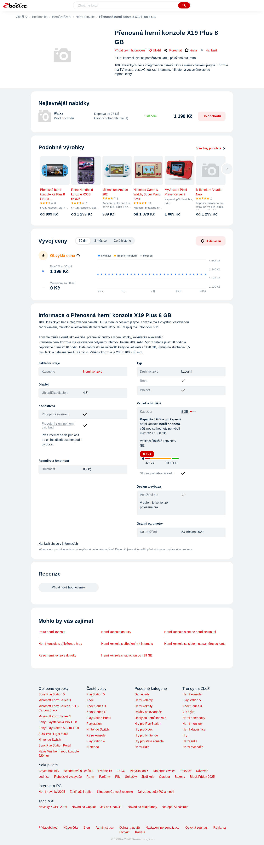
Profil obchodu (64, 118)
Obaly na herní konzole (150, 718)
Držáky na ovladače (148, 712)
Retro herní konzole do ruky (57, 655)
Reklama (219, 827)
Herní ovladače (192, 747)
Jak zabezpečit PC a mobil (156, 791)
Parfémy (105, 776)
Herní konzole (85, 17)
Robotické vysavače (68, 776)
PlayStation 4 (95, 741)
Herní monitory (192, 723)
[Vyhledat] (184, 5)
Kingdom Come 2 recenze (115, 791)
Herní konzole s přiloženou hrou (60, 643)
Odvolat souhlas (196, 827)
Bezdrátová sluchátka (78, 771)
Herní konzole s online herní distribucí (190, 632)
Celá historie (122, 240)
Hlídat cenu (213, 240)
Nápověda (70, 827)
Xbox (90, 700)
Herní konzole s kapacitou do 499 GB (126, 655)
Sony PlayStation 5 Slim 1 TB (58, 728)
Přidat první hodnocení (130, 50)
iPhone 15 (105, 771)
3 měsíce (100, 240)
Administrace (105, 827)
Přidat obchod (48, 827)
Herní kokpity (143, 706)
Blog (86, 827)
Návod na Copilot (84, 807)
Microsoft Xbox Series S (54, 716)
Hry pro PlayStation (148, 723)
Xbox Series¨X (96, 706)
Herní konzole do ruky (116, 632)
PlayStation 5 (95, 694)
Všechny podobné (208, 148)
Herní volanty (144, 700)
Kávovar (202, 771)
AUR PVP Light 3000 (53, 734)
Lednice (43, 776)
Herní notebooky (193, 718)
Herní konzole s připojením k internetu (127, 643)
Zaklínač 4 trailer (81, 791)
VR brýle (188, 712)
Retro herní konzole (51, 632)
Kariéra (140, 832)
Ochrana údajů (129, 827)
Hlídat (193, 50)
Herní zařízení (61, 17)
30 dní (83, 240)
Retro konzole (96, 735)
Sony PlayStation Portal (54, 745)
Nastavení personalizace (163, 827)
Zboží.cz (22, 17)
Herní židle (142, 747)
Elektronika (40, 17)
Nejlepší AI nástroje (175, 807)
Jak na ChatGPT (111, 807)
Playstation (94, 723)
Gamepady (142, 694)
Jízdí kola (147, 776)
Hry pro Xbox (143, 729)
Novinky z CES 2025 (52, 807)
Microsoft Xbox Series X (54, 700)
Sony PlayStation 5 (51, 694)
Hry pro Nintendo (146, 735)
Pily (117, 776)
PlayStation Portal (98, 718)
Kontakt (124, 832)
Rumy (90, 776)
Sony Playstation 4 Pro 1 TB (57, 722)
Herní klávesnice (193, 729)
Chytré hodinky (48, 771)
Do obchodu (212, 116)
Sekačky (131, 776)
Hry (184, 735)
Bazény (180, 776)
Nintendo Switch (49, 739)
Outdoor (164, 776)
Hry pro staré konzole (149, 741)
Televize (186, 771)
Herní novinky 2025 (51, 791)
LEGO (121, 771)
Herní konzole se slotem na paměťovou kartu (195, 643)
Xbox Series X (192, 706)
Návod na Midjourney (142, 807)
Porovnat (175, 50)
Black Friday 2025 (202, 776)
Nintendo (92, 747)
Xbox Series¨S (96, 712)
